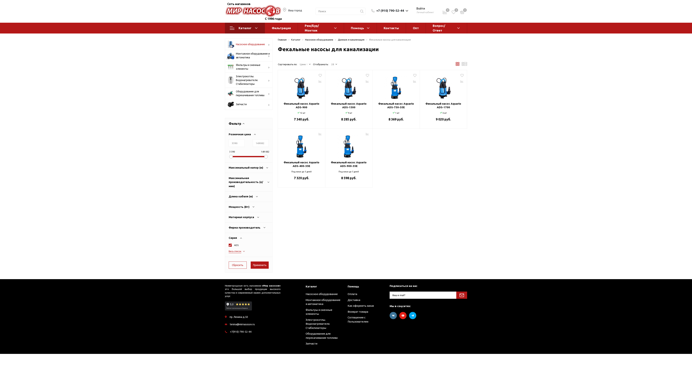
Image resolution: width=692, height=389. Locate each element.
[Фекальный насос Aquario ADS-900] (301, 86)
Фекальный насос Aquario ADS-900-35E (349, 164)
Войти (420, 8)
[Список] (464, 65)
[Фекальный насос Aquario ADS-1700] (443, 86)
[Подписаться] (461, 295)
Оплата (352, 294)
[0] (462, 12)
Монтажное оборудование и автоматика (253, 55)
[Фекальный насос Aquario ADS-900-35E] (349, 145)
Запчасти (241, 104)
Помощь (357, 28)
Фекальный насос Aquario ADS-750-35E (396, 105)
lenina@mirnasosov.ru (242, 324)
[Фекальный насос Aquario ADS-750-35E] (396, 86)
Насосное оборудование (250, 44)
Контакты (391, 28)
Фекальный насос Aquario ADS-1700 (443, 105)
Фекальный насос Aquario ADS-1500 (349, 105)
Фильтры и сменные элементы (248, 67)
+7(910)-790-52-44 (240, 331)
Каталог (245, 28)
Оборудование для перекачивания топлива (250, 93)
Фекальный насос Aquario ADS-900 (301, 105)
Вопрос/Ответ (439, 28)
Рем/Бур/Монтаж (312, 28)
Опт (416, 28)
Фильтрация (281, 28)
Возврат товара (358, 311)
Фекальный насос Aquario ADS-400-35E (301, 164)
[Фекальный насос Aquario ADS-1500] (349, 86)
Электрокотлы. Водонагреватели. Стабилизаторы (247, 80)
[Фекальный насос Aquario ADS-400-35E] (301, 145)
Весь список (235, 251)
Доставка (354, 299)
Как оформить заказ (361, 305)
